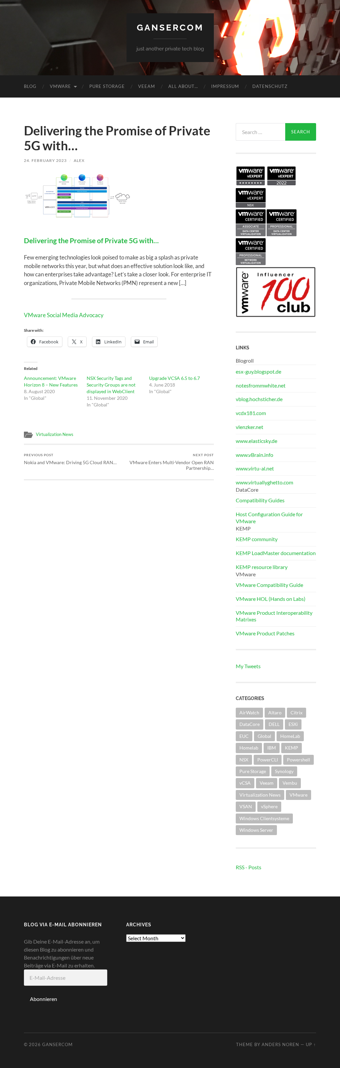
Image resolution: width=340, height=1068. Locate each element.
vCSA (245, 783)
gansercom (170, 27)
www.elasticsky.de (256, 441)
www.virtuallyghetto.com (264, 482)
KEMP (291, 747)
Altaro (275, 712)
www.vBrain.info (254, 455)
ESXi (293, 724)
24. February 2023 (45, 160)
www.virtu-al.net (255, 468)
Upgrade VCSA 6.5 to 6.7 (174, 378)
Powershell (298, 759)
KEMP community (257, 539)
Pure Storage (107, 86)
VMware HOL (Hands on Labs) (270, 599)
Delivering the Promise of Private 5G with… (91, 240)
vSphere (269, 806)
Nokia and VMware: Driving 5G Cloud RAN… (70, 459)
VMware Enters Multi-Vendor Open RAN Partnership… (171, 462)
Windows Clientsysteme (264, 818)
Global (264, 736)
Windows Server (256, 830)
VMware (60, 86)
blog (30, 86)
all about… (183, 86)
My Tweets (248, 666)
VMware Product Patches (265, 633)
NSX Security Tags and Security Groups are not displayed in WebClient (111, 384)
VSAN (245, 806)
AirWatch (249, 712)
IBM (271, 747)
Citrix (296, 712)
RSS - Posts (248, 867)
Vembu (290, 783)
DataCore (249, 724)
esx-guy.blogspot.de (258, 371)
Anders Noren (280, 1044)
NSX (243, 759)
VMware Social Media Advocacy (64, 315)
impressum (225, 86)
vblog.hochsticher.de (259, 399)
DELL (274, 724)
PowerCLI (267, 759)
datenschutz (270, 86)
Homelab (248, 747)
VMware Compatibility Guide (269, 585)
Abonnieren (43, 999)
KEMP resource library (262, 567)
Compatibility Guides (260, 500)
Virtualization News (54, 434)
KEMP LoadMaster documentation (276, 553)
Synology (284, 771)
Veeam (146, 86)
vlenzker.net (249, 427)
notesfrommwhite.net (261, 385)
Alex (79, 160)
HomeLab (290, 736)
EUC (244, 736)
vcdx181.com (251, 413)
